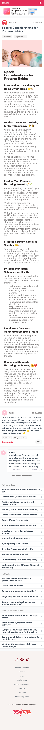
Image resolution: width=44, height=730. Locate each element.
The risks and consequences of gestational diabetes (17, 579)
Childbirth (7, 37)
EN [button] (40, 3)
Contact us (22, 693)
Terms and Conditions (22, 684)
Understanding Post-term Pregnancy (19, 560)
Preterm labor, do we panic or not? (19, 497)
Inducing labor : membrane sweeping (20, 509)
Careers (22, 672)
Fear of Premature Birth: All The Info (19, 525)
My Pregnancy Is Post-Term (15, 543)
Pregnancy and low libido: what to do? (20, 596)
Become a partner (22, 668)
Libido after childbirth (12, 586)
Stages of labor (20, 37)
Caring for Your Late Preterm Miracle (19, 515)
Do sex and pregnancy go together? (19, 591)
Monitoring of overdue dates (16, 538)
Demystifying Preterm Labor (15, 520)
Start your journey (32, 10)
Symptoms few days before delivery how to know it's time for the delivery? (20, 631)
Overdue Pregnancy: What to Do (17, 549)
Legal (22, 676)
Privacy (22, 688)
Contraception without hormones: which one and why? (18, 603)
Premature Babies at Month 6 (16, 554)
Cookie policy (22, 680)
